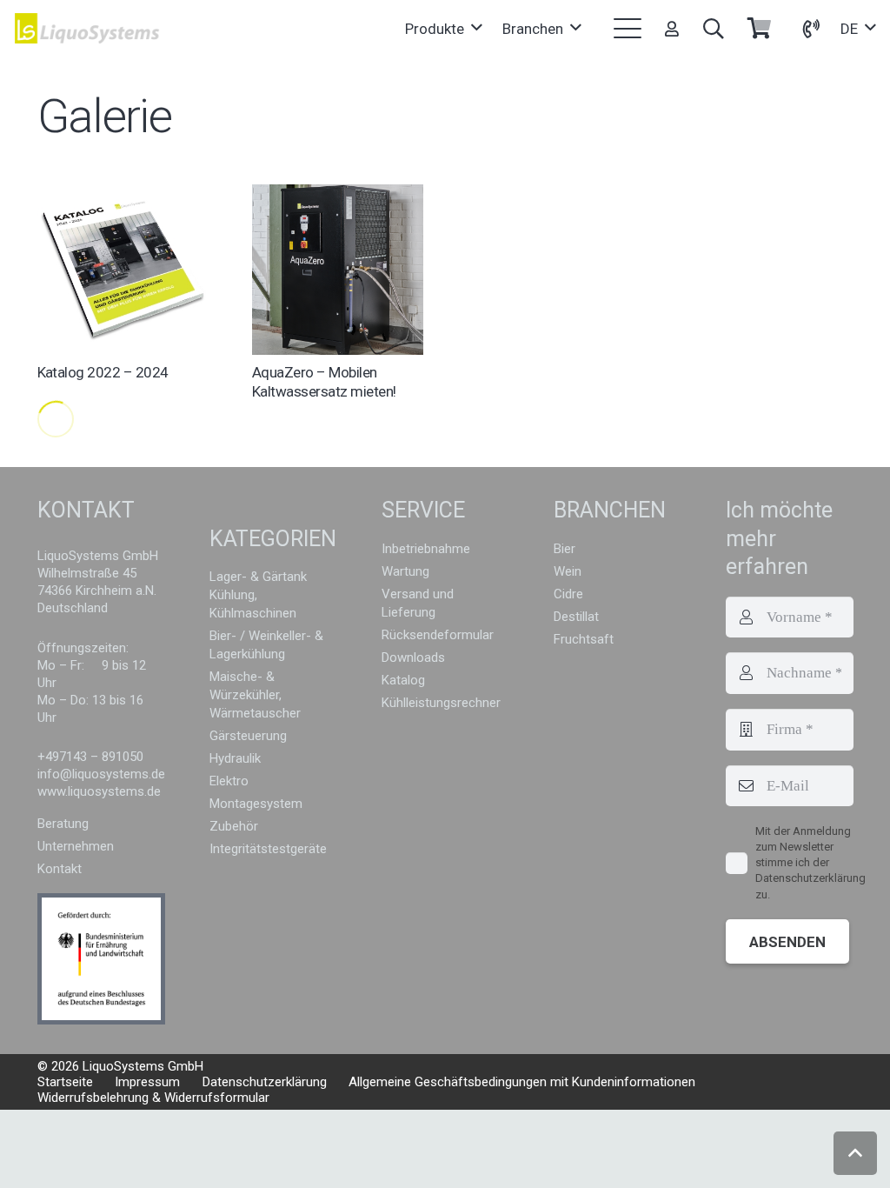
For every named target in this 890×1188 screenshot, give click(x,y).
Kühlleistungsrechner (441, 703)
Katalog (403, 680)
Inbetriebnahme (426, 549)
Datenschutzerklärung (265, 1082)
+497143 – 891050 (90, 756)
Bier (564, 549)
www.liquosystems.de (99, 791)
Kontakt (59, 869)
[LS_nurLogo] (87, 28)
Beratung (63, 823)
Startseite (65, 1082)
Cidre (568, 594)
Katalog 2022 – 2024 (103, 372)
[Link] (672, 28)
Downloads (413, 657)
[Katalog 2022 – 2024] (123, 269)
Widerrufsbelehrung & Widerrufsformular (153, 1097)
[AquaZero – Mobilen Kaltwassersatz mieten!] (337, 269)
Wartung (405, 571)
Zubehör (233, 826)
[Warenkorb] (759, 28)
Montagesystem (255, 803)
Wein (567, 571)
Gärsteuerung (248, 736)
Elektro (229, 781)
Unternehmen (75, 846)
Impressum (147, 1082)
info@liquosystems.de (101, 774)
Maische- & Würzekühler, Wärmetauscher (255, 695)
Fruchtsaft (584, 639)
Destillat (576, 616)
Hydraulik (235, 758)
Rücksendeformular (438, 635)
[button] (443, 28)
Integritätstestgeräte (268, 849)
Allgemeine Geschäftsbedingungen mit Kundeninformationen (522, 1082)
